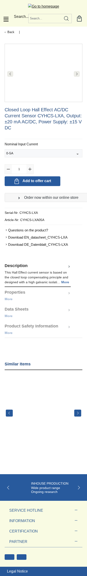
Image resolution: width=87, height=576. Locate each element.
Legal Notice (17, 571)
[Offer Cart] (79, 19)
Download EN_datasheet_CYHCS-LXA (38, 237)
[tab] (38, 274)
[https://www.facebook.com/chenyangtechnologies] (9, 557)
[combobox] (44, 18)
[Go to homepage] (43, 6)
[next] (77, 413)
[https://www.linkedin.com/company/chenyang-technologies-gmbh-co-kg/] (21, 557)
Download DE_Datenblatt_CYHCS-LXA (38, 244)
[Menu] (6, 19)
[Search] (66, 18)
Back (10, 32)
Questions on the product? (28, 230)
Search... (21, 17)
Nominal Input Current (21, 144)
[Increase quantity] (29, 169)
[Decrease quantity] (8, 169)
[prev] (9, 413)
